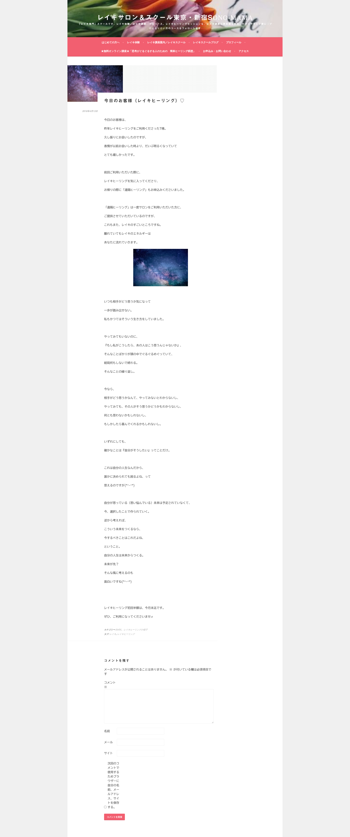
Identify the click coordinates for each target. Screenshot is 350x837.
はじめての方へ (111, 42)
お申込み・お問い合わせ (217, 51)
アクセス (244, 51)
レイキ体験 (133, 42)
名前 (107, 731)
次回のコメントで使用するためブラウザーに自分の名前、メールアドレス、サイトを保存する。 (113, 785)
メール (108, 742)
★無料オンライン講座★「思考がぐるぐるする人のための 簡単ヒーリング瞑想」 (148, 51)
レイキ (113, 634)
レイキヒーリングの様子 (136, 629)
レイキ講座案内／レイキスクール (166, 42)
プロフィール (233, 42)
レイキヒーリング (126, 634)
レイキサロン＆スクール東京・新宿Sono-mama (175, 17)
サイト (108, 753)
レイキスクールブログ (206, 42)
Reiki (118, 629)
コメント (110, 684)
